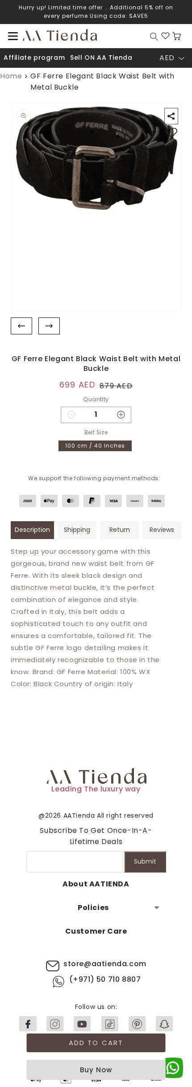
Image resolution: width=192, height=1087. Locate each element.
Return (119, 529)
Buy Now (96, 1070)
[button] (13, 36)
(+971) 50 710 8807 (105, 979)
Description (32, 529)
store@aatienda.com (104, 964)
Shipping (77, 529)
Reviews (162, 529)
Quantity (96, 399)
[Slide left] (21, 325)
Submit (145, 861)
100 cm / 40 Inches (95, 445)
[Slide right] (49, 325)
